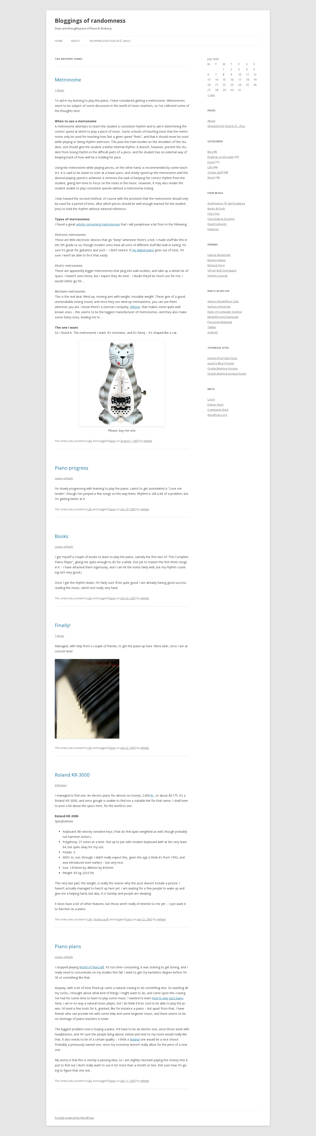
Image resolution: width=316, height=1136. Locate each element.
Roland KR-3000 (72, 774)
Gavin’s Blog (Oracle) (220, 363)
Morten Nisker (216, 260)
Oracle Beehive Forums (222, 368)
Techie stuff (101, 919)
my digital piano (143, 250)
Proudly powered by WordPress (74, 1118)
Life (89, 441)
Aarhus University (219, 306)
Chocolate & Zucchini (221, 219)
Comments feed (217, 410)
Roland (135, 1039)
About (75, 41)
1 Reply (59, 90)
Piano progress (71, 468)
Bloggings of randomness (90, 21)
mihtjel (147, 441)
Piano (112, 441)
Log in (211, 399)
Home (58, 41)
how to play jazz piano (167, 998)
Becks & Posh (216, 208)
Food (210, 162)
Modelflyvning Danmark (223, 317)
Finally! (63, 625)
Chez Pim (213, 214)
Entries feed (215, 404)
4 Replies (61, 785)
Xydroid (212, 332)
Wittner (135, 307)
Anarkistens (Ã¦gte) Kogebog (226, 203)
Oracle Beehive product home (226, 374)
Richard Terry (216, 265)
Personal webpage (219, 322)
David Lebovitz (217, 224)
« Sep (211, 95)
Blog (210, 152)
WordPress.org (217, 415)
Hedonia (213, 229)
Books (61, 536)
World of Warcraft (91, 967)
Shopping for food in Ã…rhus (109, 41)
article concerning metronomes (98, 224)
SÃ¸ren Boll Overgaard (221, 270)
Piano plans (68, 946)
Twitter (211, 327)
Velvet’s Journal (217, 275)
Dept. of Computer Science (224, 312)
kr (152, 795)
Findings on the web (220, 157)
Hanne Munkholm (219, 255)
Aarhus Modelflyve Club (223, 301)
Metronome (68, 79)
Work (210, 177)
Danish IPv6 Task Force (222, 358)
